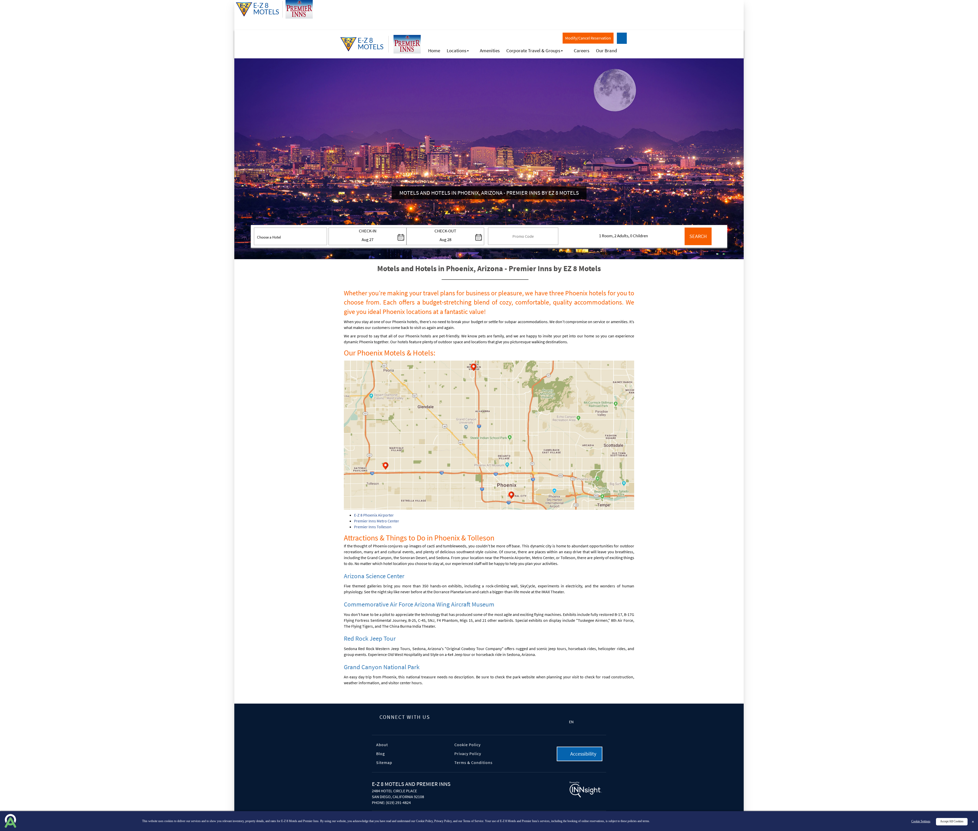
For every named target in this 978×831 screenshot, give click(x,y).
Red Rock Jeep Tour (370, 638)
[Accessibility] (622, 38)
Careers (581, 50)
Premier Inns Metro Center (376, 520)
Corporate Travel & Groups (533, 50)
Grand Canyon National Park (381, 667)
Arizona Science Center (374, 576)
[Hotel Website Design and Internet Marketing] (585, 790)
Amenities (490, 50)
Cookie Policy (467, 744)
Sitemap (384, 762)
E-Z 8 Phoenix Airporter (374, 515)
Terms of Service (473, 821)
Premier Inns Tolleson (372, 526)
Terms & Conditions (473, 762)
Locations (456, 50)
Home (434, 50)
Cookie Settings (920, 821)
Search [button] (698, 236)
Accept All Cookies (951, 821)
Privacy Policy (467, 753)
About (382, 744)
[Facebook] (442, 717)
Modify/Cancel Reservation (588, 38)
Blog (380, 753)
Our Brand (606, 50)
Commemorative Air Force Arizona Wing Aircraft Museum (419, 604)
